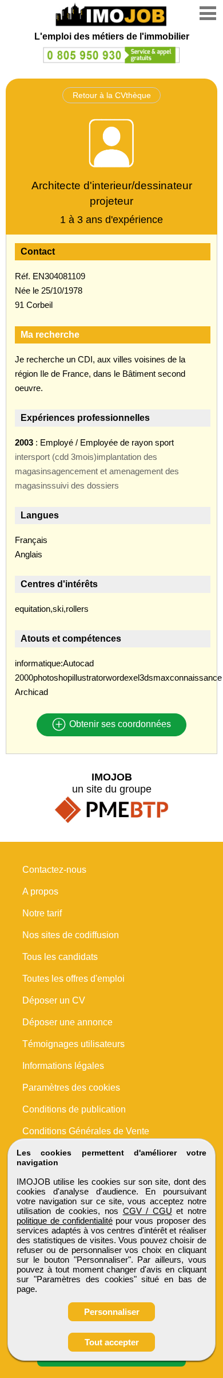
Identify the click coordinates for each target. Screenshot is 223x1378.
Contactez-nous (54, 870)
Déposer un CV (53, 1000)
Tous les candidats (60, 957)
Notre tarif (42, 913)
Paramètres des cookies (71, 1087)
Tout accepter (112, 1342)
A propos (40, 891)
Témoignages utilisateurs (73, 1044)
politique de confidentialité (65, 1220)
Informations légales (63, 1066)
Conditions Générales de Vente (85, 1131)
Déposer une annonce (67, 1022)
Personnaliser (112, 1312)
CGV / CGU (147, 1211)
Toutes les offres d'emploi (73, 978)
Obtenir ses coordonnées (119, 724)
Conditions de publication (74, 1109)
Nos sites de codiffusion (70, 935)
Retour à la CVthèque (112, 95)
